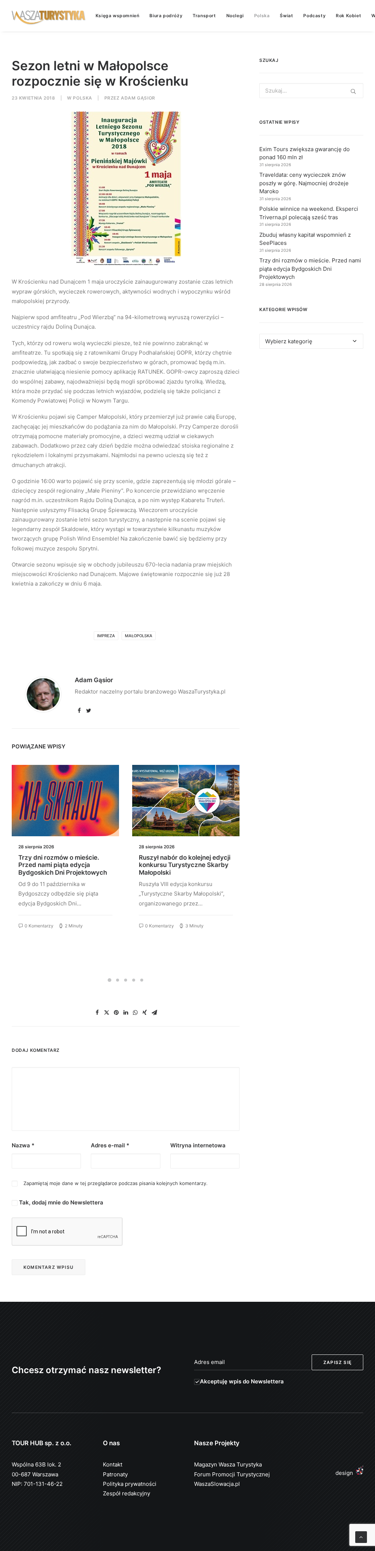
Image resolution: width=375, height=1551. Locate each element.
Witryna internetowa (198, 1145)
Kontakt (112, 1464)
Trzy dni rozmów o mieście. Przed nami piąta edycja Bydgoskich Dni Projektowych (62, 865)
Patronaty (115, 1474)
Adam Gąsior (138, 98)
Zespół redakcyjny (126, 1493)
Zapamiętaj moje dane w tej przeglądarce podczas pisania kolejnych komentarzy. (115, 1183)
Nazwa (23, 1145)
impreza (106, 635)
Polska (262, 15)
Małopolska (138, 635)
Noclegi (235, 15)
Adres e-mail (110, 1145)
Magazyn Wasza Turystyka (228, 1464)
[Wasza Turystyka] (49, 16)
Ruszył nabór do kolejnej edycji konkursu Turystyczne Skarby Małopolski (184, 865)
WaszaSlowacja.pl (217, 1483)
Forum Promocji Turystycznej (232, 1474)
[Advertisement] (311, 416)
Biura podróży (165, 15)
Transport (204, 15)
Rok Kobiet (348, 15)
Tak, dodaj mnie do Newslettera (60, 1202)
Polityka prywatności (129, 1483)
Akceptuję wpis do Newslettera (242, 1381)
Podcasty (314, 15)
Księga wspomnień (118, 15)
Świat (286, 15)
